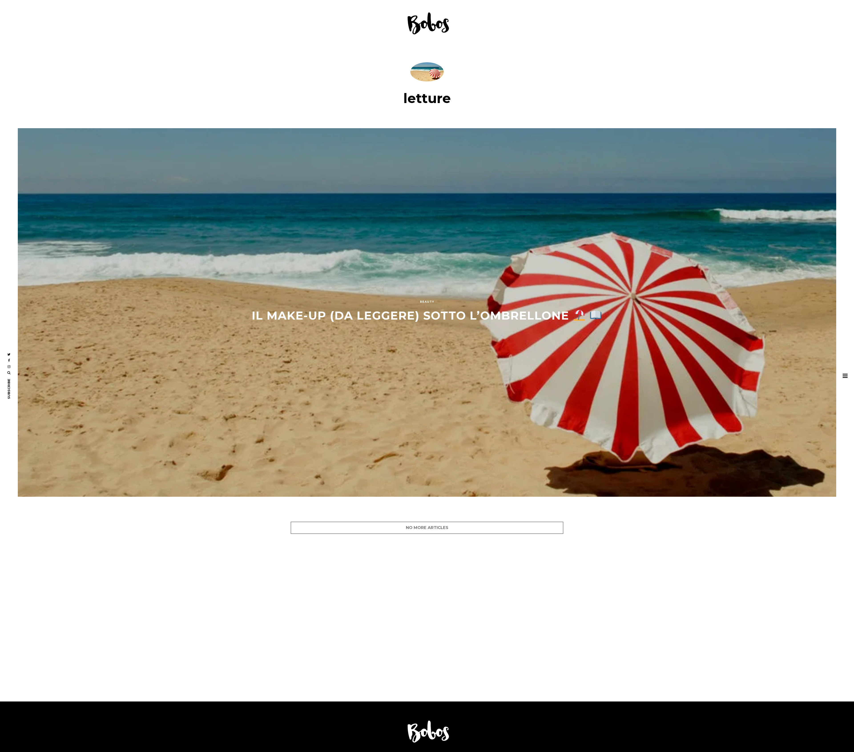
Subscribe (9, 389)
